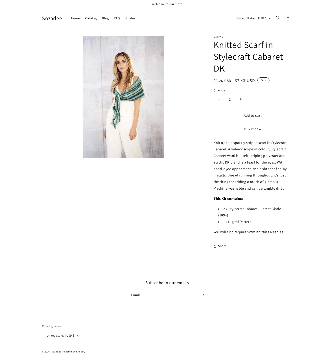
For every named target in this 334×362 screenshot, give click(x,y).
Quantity (219, 90)
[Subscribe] (203, 295)
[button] (278, 18)
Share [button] (222, 246)
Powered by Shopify (73, 351)
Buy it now (253, 128)
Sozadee (56, 351)
